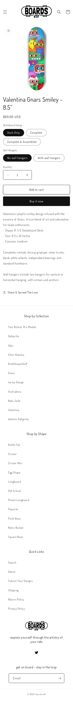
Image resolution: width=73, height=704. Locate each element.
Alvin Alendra (16, 354)
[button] (5, 12)
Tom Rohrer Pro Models (22, 327)
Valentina (13, 410)
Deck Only (13, 132)
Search (12, 562)
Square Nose (15, 537)
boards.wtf (41, 694)
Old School (14, 490)
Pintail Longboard (18, 500)
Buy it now (36, 201)
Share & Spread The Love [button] (23, 292)
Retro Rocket (15, 527)
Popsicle (13, 509)
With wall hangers (49, 158)
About (11, 571)
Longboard (14, 481)
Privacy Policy (16, 608)
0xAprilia (13, 336)
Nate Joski (14, 400)
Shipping (13, 590)
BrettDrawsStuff (17, 364)
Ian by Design (16, 382)
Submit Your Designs (20, 581)
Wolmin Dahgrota (18, 419)
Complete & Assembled (21, 141)
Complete (36, 132)
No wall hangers (17, 158)
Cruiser (12, 454)
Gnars (11, 373)
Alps (10, 345)
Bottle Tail (14, 444)
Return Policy (16, 599)
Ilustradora (14, 391)
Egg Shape (14, 472)
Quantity (7, 167)
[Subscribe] (59, 678)
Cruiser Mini (15, 463)
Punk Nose (14, 518)
